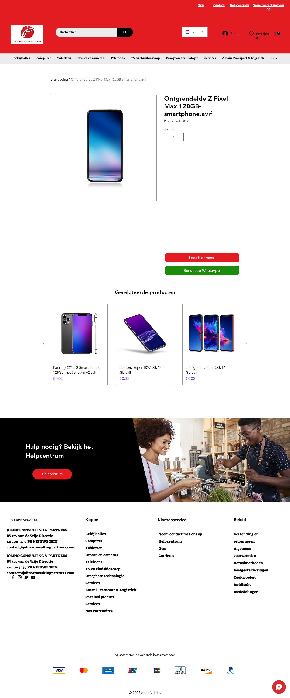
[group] (145, 344)
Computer (93, 540)
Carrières (166, 555)
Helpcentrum (170, 541)
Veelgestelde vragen (251, 570)
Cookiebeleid (245, 577)
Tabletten (94, 547)
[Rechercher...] (125, 32)
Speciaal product (99, 597)
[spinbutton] (174, 137)
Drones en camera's (101, 554)
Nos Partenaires (99, 611)
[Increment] (180, 137)
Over (163, 548)
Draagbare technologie (104, 576)
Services (92, 583)
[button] (277, 33)
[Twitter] (26, 577)
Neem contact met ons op (180, 534)
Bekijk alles (95, 533)
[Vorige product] (43, 344)
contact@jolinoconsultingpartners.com (40, 547)
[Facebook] (12, 577)
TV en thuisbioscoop (102, 569)
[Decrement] (167, 137)
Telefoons (93, 562)
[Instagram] (19, 577)
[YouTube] (33, 577)
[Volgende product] (246, 344)
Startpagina (59, 79)
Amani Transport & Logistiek (108, 590)
